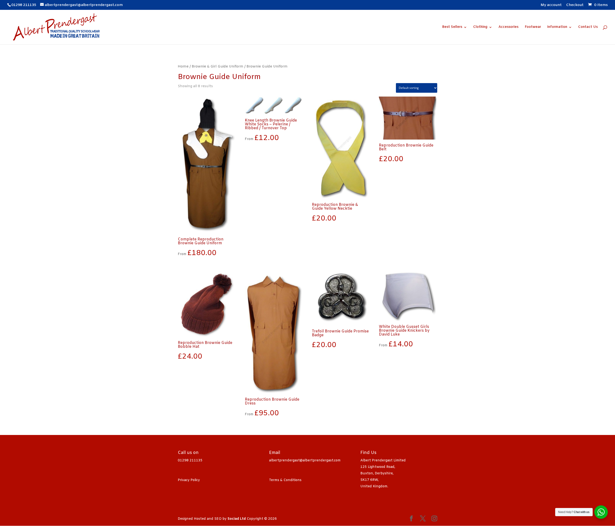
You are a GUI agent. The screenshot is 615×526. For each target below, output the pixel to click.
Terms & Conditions (285, 480)
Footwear (533, 27)
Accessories (508, 27)
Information (557, 27)
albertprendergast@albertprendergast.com (305, 460)
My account (551, 5)
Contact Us (588, 27)
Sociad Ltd (237, 519)
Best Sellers (452, 27)
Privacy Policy (189, 480)
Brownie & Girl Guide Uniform (217, 66)
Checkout (575, 5)
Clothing (480, 27)
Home (183, 66)
